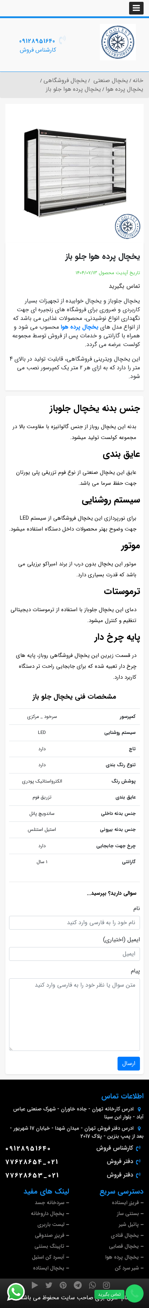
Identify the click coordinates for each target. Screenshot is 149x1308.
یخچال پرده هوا (79, 327)
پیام (135, 971)
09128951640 (37, 41)
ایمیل (133, 939)
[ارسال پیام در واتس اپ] (20, 1292)
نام (136, 908)
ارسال (128, 1063)
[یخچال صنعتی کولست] (118, 42)
